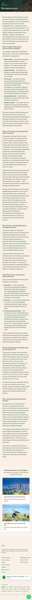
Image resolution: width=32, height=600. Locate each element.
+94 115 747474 (24, 560)
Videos (3, 562)
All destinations (6, 557)
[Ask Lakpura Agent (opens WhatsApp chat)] (29, 597)
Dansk (15, 587)
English (3, 587)
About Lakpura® (6, 565)
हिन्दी (7, 589)
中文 (28, 591)
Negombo (8, 446)
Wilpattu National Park (15, 374)
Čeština (11, 587)
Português (4, 591)
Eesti (28, 587)
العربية (7, 587)
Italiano (11, 589)
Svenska (17, 591)
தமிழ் (21, 591)
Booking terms (5, 569)
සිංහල (13, 591)
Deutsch (20, 587)
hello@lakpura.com (25, 557)
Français (4, 589)
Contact (4, 567)
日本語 (15, 589)
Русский (9, 591)
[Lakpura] (3, 3)
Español (25, 587)
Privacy (3, 572)
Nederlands (23, 589)
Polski (28, 589)
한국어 (18, 589)
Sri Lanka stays (5, 560)
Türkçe (24, 591)
